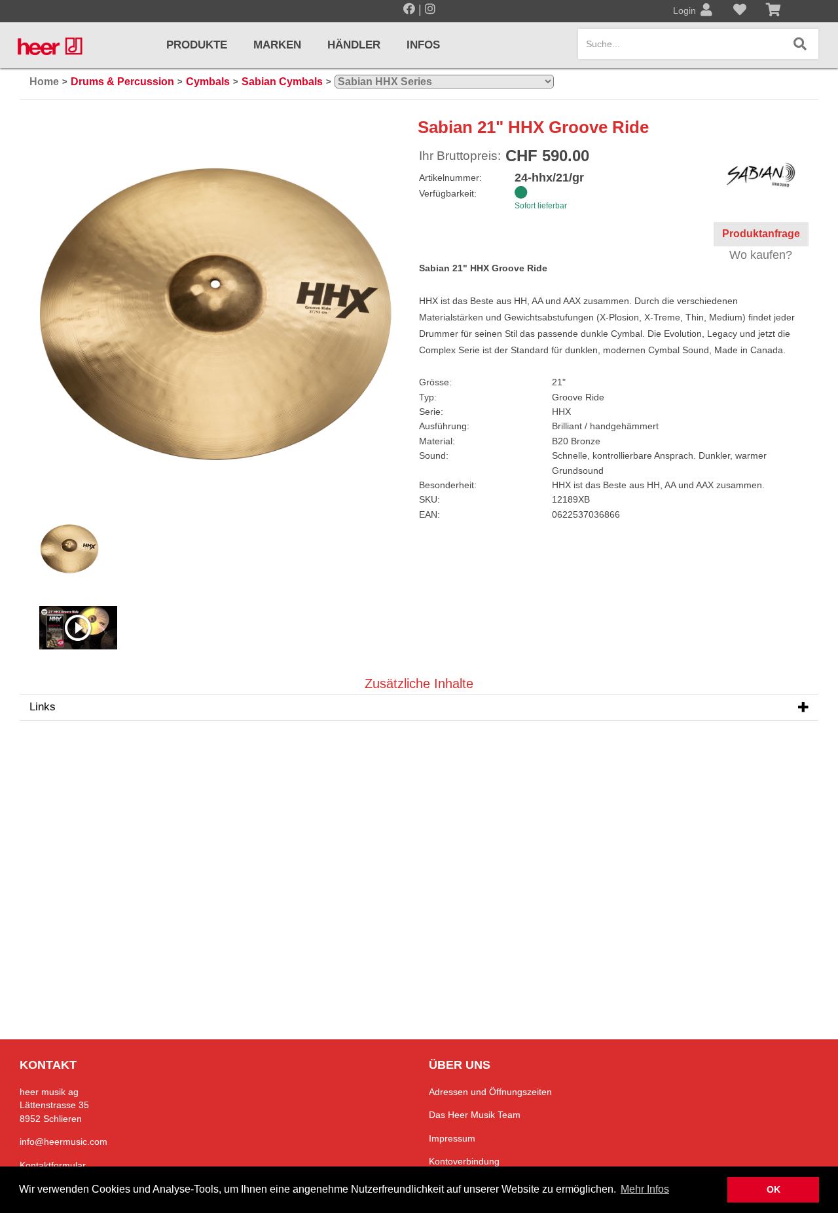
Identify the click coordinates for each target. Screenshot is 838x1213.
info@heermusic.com (63, 1141)
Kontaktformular (53, 1165)
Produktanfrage (761, 233)
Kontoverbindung (464, 1161)
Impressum (452, 1138)
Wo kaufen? (760, 254)
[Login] (706, 11)
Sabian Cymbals (282, 81)
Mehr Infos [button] (645, 1189)
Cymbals (208, 81)
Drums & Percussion (122, 81)
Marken (277, 45)
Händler (353, 45)
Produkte (196, 45)
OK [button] (773, 1189)
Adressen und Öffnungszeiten (490, 1092)
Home (44, 81)
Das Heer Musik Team (474, 1114)
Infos (423, 45)
